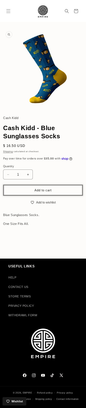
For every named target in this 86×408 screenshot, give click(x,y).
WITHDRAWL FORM (22, 315)
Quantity (8, 166)
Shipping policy (43, 399)
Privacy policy (65, 392)
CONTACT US (18, 287)
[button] (8, 11)
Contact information (67, 399)
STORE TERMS (19, 296)
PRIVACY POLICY (21, 305)
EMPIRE (28, 392)
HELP (12, 277)
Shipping (8, 151)
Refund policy (45, 392)
